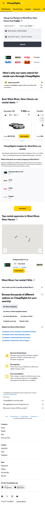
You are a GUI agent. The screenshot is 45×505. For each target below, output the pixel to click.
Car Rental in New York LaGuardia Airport (16, 334)
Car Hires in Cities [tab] (26, 316)
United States (24, 416)
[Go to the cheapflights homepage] (15, 3)
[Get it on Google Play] (6, 487)
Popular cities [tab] (24, 321)
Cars (7, 416)
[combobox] (10, 26)
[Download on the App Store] (19, 487)
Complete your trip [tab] (9, 321)
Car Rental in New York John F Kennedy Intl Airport (19, 331)
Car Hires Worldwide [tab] (10, 316)
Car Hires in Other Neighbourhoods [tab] (15, 311)
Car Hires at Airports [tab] (10, 306)
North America (14, 416)
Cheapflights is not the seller (13, 400)
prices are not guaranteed (10, 394)
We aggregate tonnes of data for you (16, 404)
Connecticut (33, 416)
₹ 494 (17, 21)
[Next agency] (40, 251)
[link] (22, 208)
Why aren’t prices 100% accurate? (15, 408)
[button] (3, 3)
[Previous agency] (5, 251)
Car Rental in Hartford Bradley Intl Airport (16, 337)
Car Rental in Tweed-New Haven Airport (15, 340)
